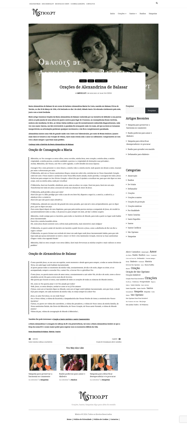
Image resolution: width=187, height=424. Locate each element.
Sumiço (128, 295)
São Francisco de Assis (132, 301)
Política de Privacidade (83, 419)
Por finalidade (134, 210)
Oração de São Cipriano (138, 271)
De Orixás (132, 184)
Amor (153, 251)
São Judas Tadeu (132, 305)
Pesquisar (130, 106)
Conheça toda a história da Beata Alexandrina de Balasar (51, 144)
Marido (128, 268)
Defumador (132, 189)
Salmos (128, 285)
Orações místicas (135, 206)
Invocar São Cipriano (133, 265)
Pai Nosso (128, 282)
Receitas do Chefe (62, 4)
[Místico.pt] (93, 394)
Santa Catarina (134, 215)
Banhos (143, 13)
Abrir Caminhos (133, 252)
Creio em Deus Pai (131, 258)
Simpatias (153, 13)
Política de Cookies (101, 419)
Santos (132, 13)
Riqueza (153, 282)
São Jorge (142, 301)
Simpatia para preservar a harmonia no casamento (40, 375)
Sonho (153, 292)
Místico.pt (81, 93)
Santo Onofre (141, 288)
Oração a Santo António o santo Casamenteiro (71, 319)
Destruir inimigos (150, 258)
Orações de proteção (136, 202)
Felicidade (141, 261)
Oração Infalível (133, 275)
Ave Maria (128, 255)
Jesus (142, 265)
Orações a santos (135, 197)
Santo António (145, 285)
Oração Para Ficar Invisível (135, 279)
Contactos (90, 4)
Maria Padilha (149, 265)
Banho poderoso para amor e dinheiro (139, 134)
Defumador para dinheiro (138, 154)
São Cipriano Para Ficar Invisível (137, 298)
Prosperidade (145, 282)
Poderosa (135, 282)
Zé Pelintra (144, 305)
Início (112, 13)
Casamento (154, 255)
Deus (127, 262)
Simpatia (138, 291)
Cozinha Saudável (78, 4)
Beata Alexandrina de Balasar (38, 332)
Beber (148, 255)
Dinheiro (133, 261)
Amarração (132, 176)
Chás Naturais (34, 4)
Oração (135, 267)
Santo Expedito (134, 219)
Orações (121, 13)
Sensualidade (129, 292)
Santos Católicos (101, 81)
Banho (135, 255)
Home (69, 419)
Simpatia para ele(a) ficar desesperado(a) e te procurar (103, 375)
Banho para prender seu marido (141, 149)
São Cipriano (133, 232)
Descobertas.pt (48, 4)
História (51, 332)
